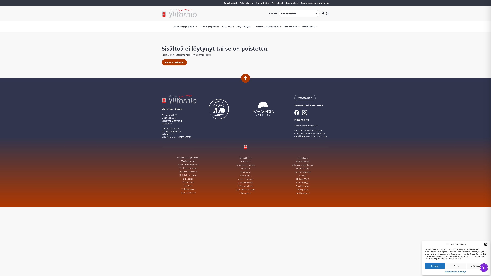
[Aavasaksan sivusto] (263, 108)
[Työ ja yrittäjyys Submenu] (252, 26)
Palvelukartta (246, 3)
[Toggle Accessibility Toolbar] (484, 268)
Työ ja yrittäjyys (244, 26)
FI (270, 13)
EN (275, 13)
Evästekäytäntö (451, 272)
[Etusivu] (179, 13)
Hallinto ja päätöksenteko (267, 26)
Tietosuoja (462, 272)
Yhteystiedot (262, 3)
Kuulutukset (292, 3)
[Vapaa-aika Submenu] (232, 26)
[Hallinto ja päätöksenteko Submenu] (280, 26)
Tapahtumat (230, 3)
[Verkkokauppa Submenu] (316, 26)
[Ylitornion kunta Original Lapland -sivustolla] (219, 108)
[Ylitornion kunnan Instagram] (304, 112)
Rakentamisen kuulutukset (315, 3)
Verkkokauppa (308, 26)
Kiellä (456, 265)
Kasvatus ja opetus (208, 26)
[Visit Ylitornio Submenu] (298, 26)
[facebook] (323, 13)
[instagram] (327, 13)
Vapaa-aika (226, 26)
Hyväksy (435, 265)
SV (272, 13)
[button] (486, 244)
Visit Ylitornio (291, 26)
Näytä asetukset (477, 265)
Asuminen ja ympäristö (184, 26)
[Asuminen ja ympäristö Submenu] (195, 26)
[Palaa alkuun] (245, 78)
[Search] (316, 13)
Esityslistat (277, 3)
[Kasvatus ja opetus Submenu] (217, 26)
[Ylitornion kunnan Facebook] (296, 112)
